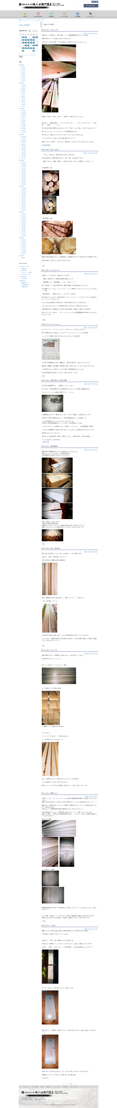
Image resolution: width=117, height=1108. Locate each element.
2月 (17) (24, 207)
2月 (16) (24, 182)
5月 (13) (24, 176)
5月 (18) (24, 253)
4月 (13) (24, 178)
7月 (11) (24, 120)
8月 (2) (23, 67)
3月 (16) (24, 154)
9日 (94, 384)
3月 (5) (23, 76)
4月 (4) (23, 100)
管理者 (85, 33)
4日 (95, 796)
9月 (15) (24, 168)
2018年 (22, 255)
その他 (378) (23, 276)
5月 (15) (24, 202)
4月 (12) (24, 126)
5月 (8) (23, 72)
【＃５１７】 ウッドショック (50, 324)
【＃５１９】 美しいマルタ (50, 149)
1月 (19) (24, 235)
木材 (43, 145)
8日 (94, 450)
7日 (94, 552)
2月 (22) (24, 233)
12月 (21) (24, 214)
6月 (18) (24, 174)
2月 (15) (24, 156)
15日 (94, 33)
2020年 (22, 212)
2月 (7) (23, 78)
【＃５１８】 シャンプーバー (50, 270)
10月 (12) (24, 114)
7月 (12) (24, 198)
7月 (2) (23, 68)
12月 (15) (24, 188)
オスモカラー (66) (24, 266)
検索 (21, 56)
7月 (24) (24, 249)
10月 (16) (24, 166)
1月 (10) (24, 158)
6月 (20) (24, 200)
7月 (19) (24, 223)
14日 (94, 153)
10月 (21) (24, 218)
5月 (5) (23, 98)
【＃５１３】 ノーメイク (49, 650)
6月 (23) (24, 251)
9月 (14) (24, 142)
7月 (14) (24, 172)
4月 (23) (24, 229)
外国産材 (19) (25, 286)
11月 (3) (24, 86)
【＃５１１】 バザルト (48, 925)
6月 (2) (23, 258)
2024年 (22, 108)
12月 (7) (24, 85)
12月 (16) (24, 136)
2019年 (22, 237)
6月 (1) (23, 70)
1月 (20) (24, 209)
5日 (95, 653)
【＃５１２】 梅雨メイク (49, 793)
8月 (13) (24, 196)
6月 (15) (24, 148)
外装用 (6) (24, 270)
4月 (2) (23, 74)
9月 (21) (24, 220)
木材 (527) (22, 280)
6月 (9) (23, 122)
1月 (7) (23, 80)
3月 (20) (24, 206)
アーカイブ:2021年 (36, 20)
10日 (94, 327)
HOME (20, 20)
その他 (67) (24, 278)
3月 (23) (24, 231)
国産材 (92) (24, 282)
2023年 (22, 134)
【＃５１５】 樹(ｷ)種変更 (49, 446)
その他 (43, 320)
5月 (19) (24, 150)
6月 (92, 33)
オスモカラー (45, 1078)
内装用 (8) (24, 268)
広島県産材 (47, 145)
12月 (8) (24, 110)
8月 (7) (23, 118)
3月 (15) (24, 128)
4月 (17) (24, 152)
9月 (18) (24, 194)
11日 (95, 273)
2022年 (22, 160)
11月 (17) (24, 138)
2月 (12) (24, 130)
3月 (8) (23, 102)
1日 (94, 929)
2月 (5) (23, 104)
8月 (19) (24, 222)
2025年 (22, 82)
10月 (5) (24, 88)
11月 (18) (24, 164)
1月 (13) (24, 132)
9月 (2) (23, 90)
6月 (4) (23, 96)
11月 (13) (24, 190)
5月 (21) (24, 227)
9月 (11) (24, 116)
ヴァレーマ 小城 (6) (27, 272)
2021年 (22, 186)
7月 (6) (23, 94)
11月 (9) (24, 112)
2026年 (22, 64)
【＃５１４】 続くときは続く (50, 548)
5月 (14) (24, 124)
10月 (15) (24, 140)
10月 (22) (24, 243)
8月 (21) (24, 247)
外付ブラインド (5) (26, 274)
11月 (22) (24, 241)
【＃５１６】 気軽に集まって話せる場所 (54, 380)
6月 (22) (24, 225)
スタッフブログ (26, 20)
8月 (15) (24, 170)
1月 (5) (23, 106)
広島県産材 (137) (26, 284)
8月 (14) (24, 144)
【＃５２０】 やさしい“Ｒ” (49, 30)
